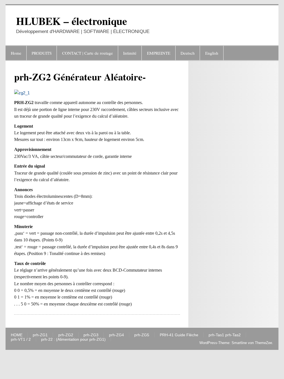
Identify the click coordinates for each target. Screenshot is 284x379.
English (211, 53)
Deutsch (188, 53)
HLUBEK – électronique (71, 21)
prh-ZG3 (90, 335)
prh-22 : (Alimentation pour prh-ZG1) (73, 340)
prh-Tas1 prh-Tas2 (225, 335)
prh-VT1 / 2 (21, 340)
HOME (16, 335)
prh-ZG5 (141, 335)
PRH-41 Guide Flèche (179, 335)
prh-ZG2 (65, 335)
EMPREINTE (158, 53)
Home (16, 53)
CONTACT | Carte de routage (87, 53)
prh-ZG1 (40, 335)
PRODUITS (42, 53)
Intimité (129, 53)
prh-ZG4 (116, 335)
